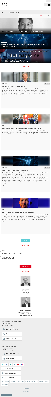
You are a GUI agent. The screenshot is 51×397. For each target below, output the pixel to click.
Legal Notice (26, 388)
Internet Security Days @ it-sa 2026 (12, 253)
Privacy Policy (26, 391)
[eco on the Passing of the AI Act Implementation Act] (25, 161)
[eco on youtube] (18, 365)
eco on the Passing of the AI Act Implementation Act (15, 170)
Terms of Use (26, 390)
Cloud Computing (5, 381)
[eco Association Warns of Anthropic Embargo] (25, 77)
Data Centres (13, 381)
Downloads (31, 15)
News (21, 15)
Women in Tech (5, 384)
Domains (18, 381)
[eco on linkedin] (14, 365)
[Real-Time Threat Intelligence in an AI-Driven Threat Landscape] (25, 202)
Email (23, 381)
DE (43, 1)
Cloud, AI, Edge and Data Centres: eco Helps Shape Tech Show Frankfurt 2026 (21, 128)
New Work (41, 381)
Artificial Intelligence (10, 12)
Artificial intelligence (40, 15)
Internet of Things (29, 381)
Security (46, 381)
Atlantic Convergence (8, 258)
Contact (48, 15)
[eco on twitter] (3, 365)
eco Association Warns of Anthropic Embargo (13, 86)
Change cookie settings (6, 394)
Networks (36, 381)
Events (25, 15)
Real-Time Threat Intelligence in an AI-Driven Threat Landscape (18, 212)
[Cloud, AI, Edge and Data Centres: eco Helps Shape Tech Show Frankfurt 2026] (25, 119)
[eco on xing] (10, 365)
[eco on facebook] (6, 365)
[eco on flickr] (22, 365)
